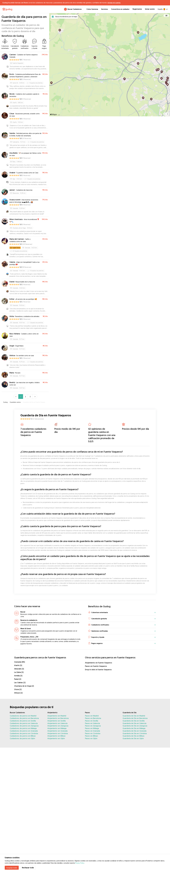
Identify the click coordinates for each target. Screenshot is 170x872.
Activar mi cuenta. (114, 3)
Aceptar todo (11, 868)
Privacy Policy (79, 863)
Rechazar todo (28, 868)
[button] (122, 612)
